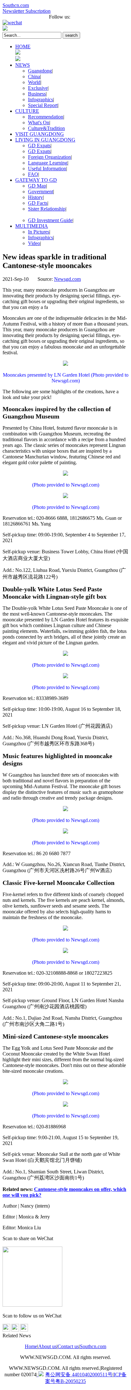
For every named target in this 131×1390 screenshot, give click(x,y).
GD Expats (39, 145)
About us (47, 1346)
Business (37, 93)
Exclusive (38, 88)
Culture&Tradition (46, 128)
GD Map (37, 185)
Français (11, 16)
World (34, 82)
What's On (38, 122)
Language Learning (47, 162)
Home (31, 1346)
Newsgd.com (67, 279)
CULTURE (27, 111)
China (34, 76)
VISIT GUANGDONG (39, 134)
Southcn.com (16, 5)
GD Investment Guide (50, 220)
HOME (23, 46)
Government (40, 191)
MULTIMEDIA (31, 226)
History (35, 197)
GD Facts (37, 203)
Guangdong (40, 70)
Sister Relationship (47, 208)
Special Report (43, 105)
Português (34, 16)
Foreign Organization (49, 157)
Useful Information (47, 168)
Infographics (40, 99)
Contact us (68, 1346)
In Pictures (38, 231)
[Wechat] (65, 23)
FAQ (33, 174)
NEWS (22, 65)
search (71, 35)
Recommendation (45, 116)
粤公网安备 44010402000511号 (79, 1374)
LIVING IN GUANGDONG (45, 139)
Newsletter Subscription (27, 11)
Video (34, 243)
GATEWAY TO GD (36, 180)
